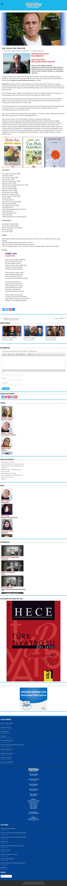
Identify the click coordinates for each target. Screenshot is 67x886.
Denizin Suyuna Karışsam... (9, 517)
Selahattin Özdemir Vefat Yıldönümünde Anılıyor (13, 837)
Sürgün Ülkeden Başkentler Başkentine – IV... (13, 590)
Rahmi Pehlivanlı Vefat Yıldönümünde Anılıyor (13, 863)
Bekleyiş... (4, 450)
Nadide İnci (4, 867)
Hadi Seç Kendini (59, 318)
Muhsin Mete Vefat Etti (30, 337)
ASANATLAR (18, 51)
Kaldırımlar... (5, 559)
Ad (3, 372)
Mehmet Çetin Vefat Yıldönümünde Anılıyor (12, 744)
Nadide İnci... (5, 532)
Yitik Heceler (4, 841)
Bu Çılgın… (4, 736)
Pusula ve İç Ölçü (5, 850)
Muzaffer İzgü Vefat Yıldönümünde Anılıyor (12, 845)
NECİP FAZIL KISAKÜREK (10, 557)
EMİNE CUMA (6, 448)
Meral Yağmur (6, 500)
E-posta (4, 377)
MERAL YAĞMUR (7, 433)
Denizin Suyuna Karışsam (8, 858)
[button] (4, 354)
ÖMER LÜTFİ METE (8, 572)
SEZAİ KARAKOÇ (7, 587)
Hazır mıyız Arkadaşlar (7, 762)
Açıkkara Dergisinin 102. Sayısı (9, 854)
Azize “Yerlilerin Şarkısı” (7, 723)
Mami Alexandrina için (6, 749)
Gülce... (3, 574)
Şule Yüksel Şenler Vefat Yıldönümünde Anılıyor (13, 832)
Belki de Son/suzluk (6, 757)
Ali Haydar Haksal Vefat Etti (9, 337)
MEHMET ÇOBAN (7, 418)
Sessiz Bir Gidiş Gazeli (7, 740)
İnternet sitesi (5, 382)
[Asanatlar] (33, 5)
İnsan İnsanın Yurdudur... (9, 435)
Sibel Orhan (5, 516)
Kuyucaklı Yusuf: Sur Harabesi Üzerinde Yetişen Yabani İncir (11, 318)
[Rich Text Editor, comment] (33, 362)
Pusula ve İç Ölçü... (7, 419)
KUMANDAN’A (5, 731)
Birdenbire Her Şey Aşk (7, 753)
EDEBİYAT (25, 51)
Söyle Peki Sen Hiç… (6, 727)
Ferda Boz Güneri (7, 531)
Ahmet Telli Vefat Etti (50, 337)
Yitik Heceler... (5, 502)
